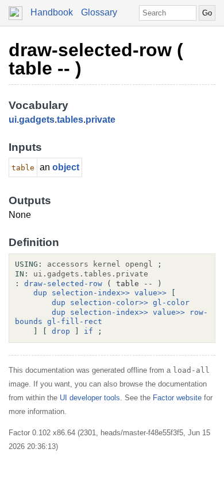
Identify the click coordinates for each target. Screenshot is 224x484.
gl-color (171, 302)
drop (61, 331)
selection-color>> (109, 302)
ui (13, 119)
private (100, 119)
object (65, 167)
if (88, 331)
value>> (150, 292)
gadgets (37, 119)
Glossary (99, 12)
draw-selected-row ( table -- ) (96, 59)
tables (70, 119)
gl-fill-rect (74, 321)
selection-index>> (91, 292)
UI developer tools (90, 397)
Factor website (177, 397)
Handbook (51, 12)
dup (40, 292)
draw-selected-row (63, 283)
